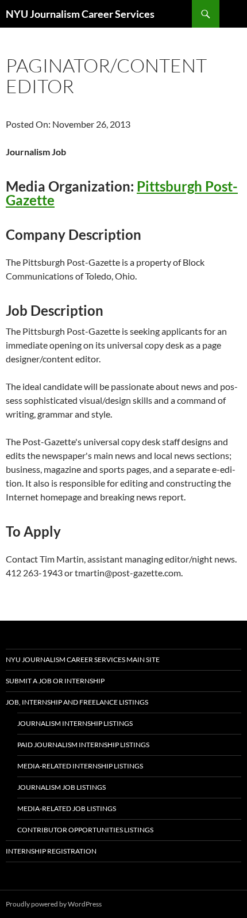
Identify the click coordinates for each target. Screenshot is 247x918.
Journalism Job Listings (61, 787)
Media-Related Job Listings (66, 808)
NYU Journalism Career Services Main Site (83, 659)
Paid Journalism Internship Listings (83, 744)
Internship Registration (51, 851)
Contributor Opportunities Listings (85, 829)
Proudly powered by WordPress (54, 904)
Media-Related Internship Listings (80, 766)
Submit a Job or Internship (55, 680)
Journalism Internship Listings (75, 723)
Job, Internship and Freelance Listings (77, 702)
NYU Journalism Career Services (80, 13)
